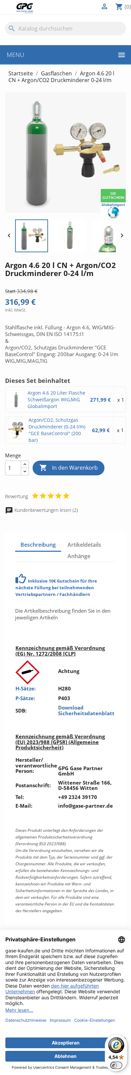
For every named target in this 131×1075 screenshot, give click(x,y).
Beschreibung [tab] (38, 544)
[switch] (116, 1065)
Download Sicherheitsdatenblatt (86, 710)
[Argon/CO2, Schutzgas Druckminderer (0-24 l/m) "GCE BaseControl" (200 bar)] (16, 429)
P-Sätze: (25, 698)
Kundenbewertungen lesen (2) (45, 510)
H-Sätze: (25, 688)
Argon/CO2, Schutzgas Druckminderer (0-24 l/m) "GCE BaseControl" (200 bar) (57, 430)
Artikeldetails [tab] (84, 544)
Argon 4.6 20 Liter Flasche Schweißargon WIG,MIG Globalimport (56, 399)
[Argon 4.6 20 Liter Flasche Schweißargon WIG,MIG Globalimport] (16, 399)
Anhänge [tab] (79, 556)
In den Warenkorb (68, 468)
